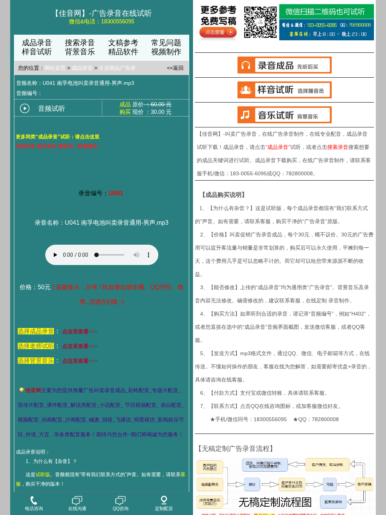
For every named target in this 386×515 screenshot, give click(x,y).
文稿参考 (123, 42)
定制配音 (164, 508)
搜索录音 (80, 42)
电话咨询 (34, 508)
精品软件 (123, 52)
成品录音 (37, 42)
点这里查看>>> (80, 331)
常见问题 (166, 42)
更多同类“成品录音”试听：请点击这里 (58, 136)
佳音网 (33, 390)
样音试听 (37, 52)
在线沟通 (77, 508)
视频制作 (166, 52)
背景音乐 (80, 52)
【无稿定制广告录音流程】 (235, 448)
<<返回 (175, 68)
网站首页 (55, 68)
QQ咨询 (121, 508)
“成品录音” (277, 147)
